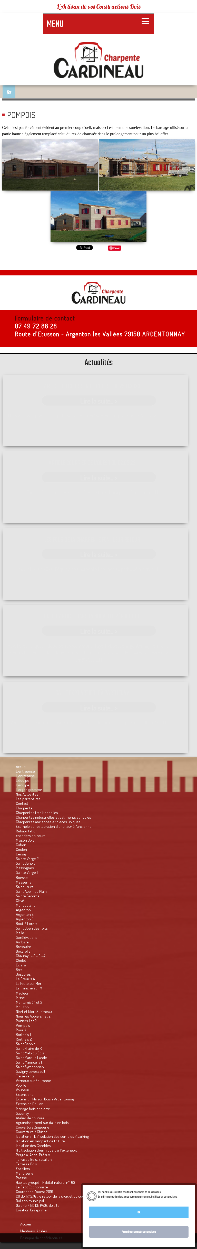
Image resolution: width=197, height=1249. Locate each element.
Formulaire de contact (45, 318)
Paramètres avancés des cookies (139, 1232)
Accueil (26, 1223)
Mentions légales (33, 1230)
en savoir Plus (185, 1197)
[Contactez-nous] (9, 91)
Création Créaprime (31, 1209)
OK (138, 1212)
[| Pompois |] (98, 216)
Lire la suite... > (98, 400)
